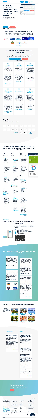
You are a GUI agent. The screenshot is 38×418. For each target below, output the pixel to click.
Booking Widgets (14, 408)
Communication (19, 91)
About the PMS (18, 81)
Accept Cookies (33, 415)
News (22, 331)
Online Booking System (8, 91)
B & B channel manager (15, 322)
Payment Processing (30, 91)
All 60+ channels (19, 45)
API (28, 411)
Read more (15, 349)
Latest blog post (9, 331)
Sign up (22, 1)
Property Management (19, 66)
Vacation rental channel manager (14, 314)
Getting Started (30, 405)
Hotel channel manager (23, 314)
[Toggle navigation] (34, 2)
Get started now (12, 27)
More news (29, 375)
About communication (19, 109)
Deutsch (33, 398)
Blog (20, 411)
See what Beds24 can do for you (15, 58)
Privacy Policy (28, 414)
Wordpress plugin (15, 210)
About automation (30, 80)
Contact (26, 1)
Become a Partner (31, 407)
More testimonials (28, 296)
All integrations (30, 133)
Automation (30, 65)
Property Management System (5, 193)
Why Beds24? (30, 401)
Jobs (20, 410)
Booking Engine (14, 185)
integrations (23, 188)
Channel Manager (8, 66)
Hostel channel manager (23, 322)
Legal (20, 407)
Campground (31, 321)
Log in (31, 1)
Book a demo (5, 27)
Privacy (21, 408)
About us (21, 401)
